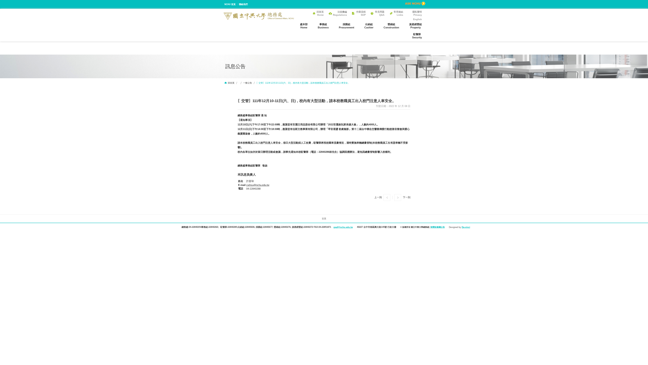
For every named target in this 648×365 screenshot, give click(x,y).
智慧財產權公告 (438, 227)
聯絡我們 (243, 4)
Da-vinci (466, 227)
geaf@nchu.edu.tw (343, 227)
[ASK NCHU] (415, 4)
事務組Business (323, 26)
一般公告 (247, 83)
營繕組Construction (391, 26)
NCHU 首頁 (230, 4)
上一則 (378, 197)
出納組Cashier (368, 26)
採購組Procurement (346, 26)
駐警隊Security (417, 36)
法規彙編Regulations (340, 13)
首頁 (324, 218)
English (417, 19)
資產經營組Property (415, 26)
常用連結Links (398, 13)
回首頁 (231, 83)
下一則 (406, 197)
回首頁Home (320, 13)
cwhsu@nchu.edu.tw (257, 185)
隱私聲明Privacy (417, 13)
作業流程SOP (361, 13)
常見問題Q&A (379, 13)
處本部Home (304, 26)
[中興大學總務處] (259, 16)
